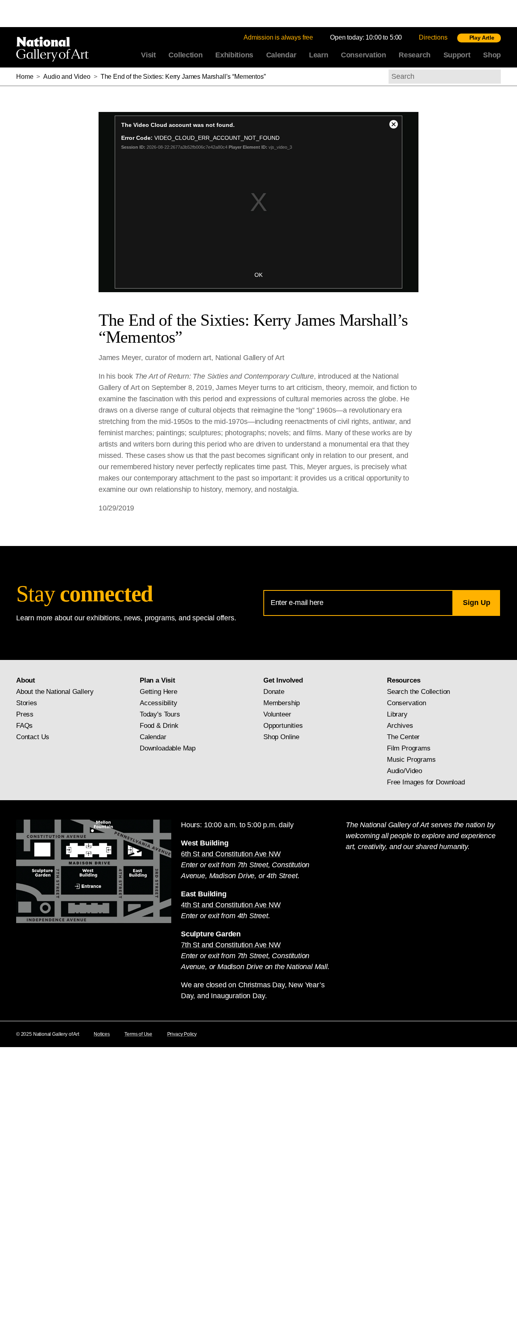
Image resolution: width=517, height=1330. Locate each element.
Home (24, 76)
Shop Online (281, 737)
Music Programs (411, 759)
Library (397, 714)
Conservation (363, 55)
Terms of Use (138, 1034)
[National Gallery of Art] (54, 47)
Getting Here (158, 692)
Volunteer (277, 714)
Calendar (281, 55)
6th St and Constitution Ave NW (231, 854)
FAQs (24, 725)
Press (25, 714)
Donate (273, 692)
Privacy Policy (182, 1034)
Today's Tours (160, 714)
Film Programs (409, 748)
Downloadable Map (167, 748)
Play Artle (481, 37)
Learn (318, 55)
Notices (102, 1034)
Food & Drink (159, 725)
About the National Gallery (54, 692)
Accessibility (158, 703)
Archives (400, 725)
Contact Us (32, 737)
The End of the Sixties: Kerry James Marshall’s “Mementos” (183, 76)
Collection (185, 55)
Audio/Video (404, 771)
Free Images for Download (426, 782)
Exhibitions (234, 55)
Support (457, 55)
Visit (148, 55)
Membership (281, 703)
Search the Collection (418, 692)
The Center (403, 737)
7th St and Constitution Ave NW (231, 945)
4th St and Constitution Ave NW (231, 905)
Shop (492, 55)
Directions (433, 37)
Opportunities (283, 725)
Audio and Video (66, 76)
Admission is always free (278, 37)
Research (415, 55)
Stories (26, 703)
